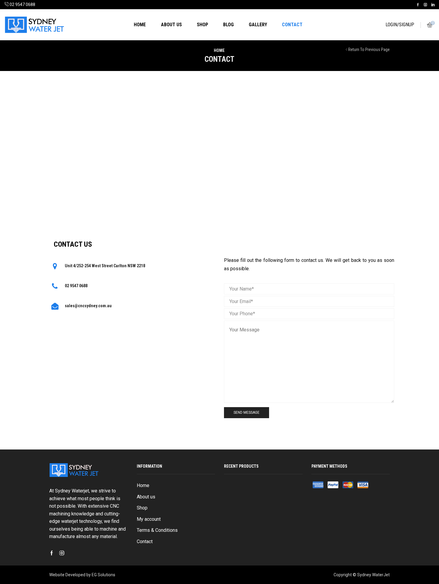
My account (149, 519)
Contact (292, 24)
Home (140, 24)
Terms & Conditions (157, 530)
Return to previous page (369, 49)
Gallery (258, 24)
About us (171, 24)
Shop (202, 24)
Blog (228, 24)
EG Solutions (103, 574)
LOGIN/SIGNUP (400, 24)
